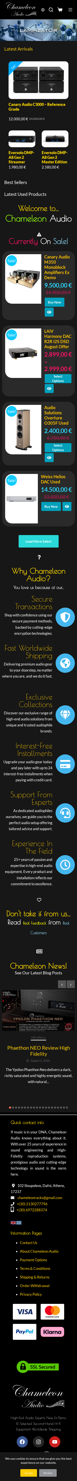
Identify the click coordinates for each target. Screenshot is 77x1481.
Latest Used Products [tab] (25, 194)
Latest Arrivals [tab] (18, 48)
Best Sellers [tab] (15, 182)
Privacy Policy (31, 1294)
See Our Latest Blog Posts (38, 972)
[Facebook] (22, 1441)
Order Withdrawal (34, 1285)
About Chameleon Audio (39, 1251)
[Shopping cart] (60, 9)
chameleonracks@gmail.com (40, 1197)
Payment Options (33, 1260)
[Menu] (70, 10)
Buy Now (54, 302)
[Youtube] (54, 1441)
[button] (10, 1107)
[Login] (42, 9)
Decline (47, 1473)
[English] (13, 1222)
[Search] (51, 10)
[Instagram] (38, 1441)
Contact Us (28, 1242)
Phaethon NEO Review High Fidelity (38, 1050)
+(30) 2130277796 (32, 1204)
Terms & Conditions (35, 1268)
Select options (58, 378)
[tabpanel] (38, 115)
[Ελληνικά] (19, 1222)
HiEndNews (38, 1037)
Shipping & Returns (34, 1277)
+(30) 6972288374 (31, 1210)
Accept (29, 1473)
